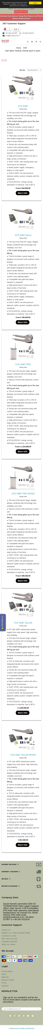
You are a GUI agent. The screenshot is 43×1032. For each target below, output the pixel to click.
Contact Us (6, 930)
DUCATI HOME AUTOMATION (24, 1028)
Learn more (31, 5)
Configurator (2, 621)
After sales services (9, 939)
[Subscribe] (38, 1009)
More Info (22, 193)
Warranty (5, 977)
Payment (5, 986)
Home (18, 48)
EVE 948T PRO (23, 364)
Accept (35, 3)
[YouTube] (28, 1016)
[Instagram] (24, 1016)
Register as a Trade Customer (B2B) (16, 933)
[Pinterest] (19, 1016)
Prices (4, 983)
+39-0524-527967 (11, 33)
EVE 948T (23, 106)
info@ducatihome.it (12, 36)
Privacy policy (7, 971)
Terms (4, 974)
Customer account (9, 936)
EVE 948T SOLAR (23, 623)
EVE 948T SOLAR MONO (23, 755)
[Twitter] (10, 1016)
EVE (25, 48)
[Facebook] (15, 1016)
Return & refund (8, 980)
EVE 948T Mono (23, 235)
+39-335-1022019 (28, 33)
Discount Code (21, 12)
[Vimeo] (32, 1016)
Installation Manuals (9, 942)
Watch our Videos (8, 944)
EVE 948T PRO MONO (23, 493)
